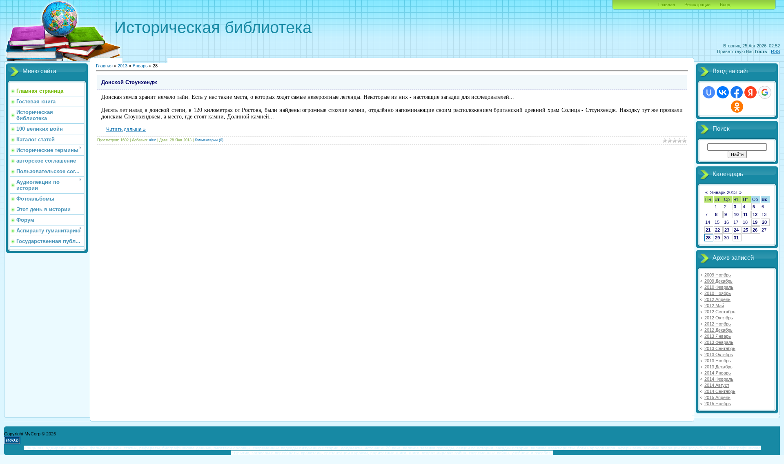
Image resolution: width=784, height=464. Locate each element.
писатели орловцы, (233, 448)
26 (755, 230)
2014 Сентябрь (719, 391)
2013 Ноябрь (717, 360)
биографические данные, (187, 448)
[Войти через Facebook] (737, 92)
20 (764, 222)
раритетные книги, (389, 453)
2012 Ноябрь (717, 323)
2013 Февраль (718, 342)
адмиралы (56, 448)
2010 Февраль (718, 287)
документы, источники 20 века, (371, 448)
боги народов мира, (597, 448)
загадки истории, (513, 448)
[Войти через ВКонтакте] (723, 92)
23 (726, 230)
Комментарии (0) (209, 140)
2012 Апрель (717, 299)
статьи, (131, 448)
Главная (666, 4)
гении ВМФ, (716, 448)
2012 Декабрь (718, 330)
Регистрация (697, 4)
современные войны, (489, 453)
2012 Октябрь (718, 317)
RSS (775, 51)
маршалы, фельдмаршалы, (95, 448)
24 (736, 230)
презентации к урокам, (346, 453)
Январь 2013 (723, 192)
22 (717, 230)
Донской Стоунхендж (129, 82)
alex (152, 140)
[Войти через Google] (764, 92)
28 (708, 237)
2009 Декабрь (718, 281)
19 (755, 222)
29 (717, 237)
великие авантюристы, (553, 448)
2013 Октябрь (718, 354)
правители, (312, 453)
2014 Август (716, 385)
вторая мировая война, (445, 453)
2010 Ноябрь (717, 293)
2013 (122, 65)
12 (755, 214)
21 (708, 230)
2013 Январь (717, 336)
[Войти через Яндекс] (750, 92)
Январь (140, 65)
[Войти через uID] (709, 92)
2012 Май (714, 305)
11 (745, 214)
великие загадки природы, (429, 448)
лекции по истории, (475, 448)
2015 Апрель (717, 397)
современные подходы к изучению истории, (296, 448)
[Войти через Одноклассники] (737, 106)
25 (745, 230)
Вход (725, 4)
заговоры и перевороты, (276, 453)
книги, (415, 453)
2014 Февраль (718, 379)
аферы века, (630, 448)
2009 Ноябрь (717, 274)
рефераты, (150, 448)
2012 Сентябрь (719, 311)
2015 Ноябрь (717, 403)
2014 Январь (717, 372)
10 (736, 214)
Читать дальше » (126, 129)
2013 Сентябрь (719, 348)
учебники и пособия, (532, 453)
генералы (33, 447)
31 (736, 237)
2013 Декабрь (718, 366)
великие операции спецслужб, (673, 448)
